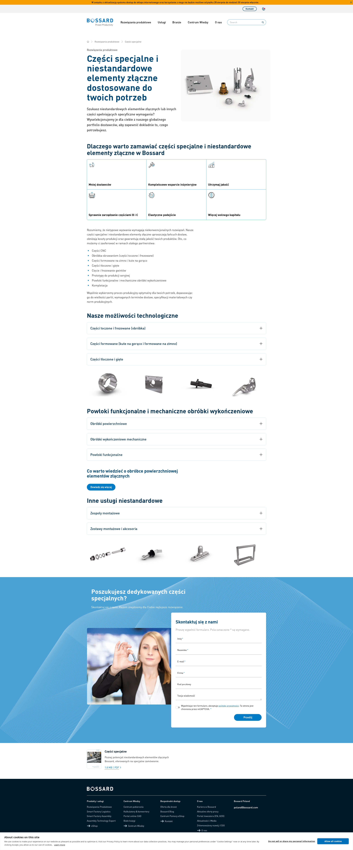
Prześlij (248, 717)
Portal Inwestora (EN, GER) (210, 816)
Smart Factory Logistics (98, 811)
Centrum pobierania (134, 806)
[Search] (263, 22)
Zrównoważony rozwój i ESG (211, 825)
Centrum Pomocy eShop (172, 816)
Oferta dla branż (168, 806)
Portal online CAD (132, 816)
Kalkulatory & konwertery (136, 811)
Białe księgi (129, 820)
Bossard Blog (167, 811)
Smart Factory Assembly (99, 816)
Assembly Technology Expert (101, 820)
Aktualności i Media (206, 820)
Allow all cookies (333, 841)
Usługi (162, 22)
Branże (176, 22)
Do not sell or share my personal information (291, 841)
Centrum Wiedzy (198, 22)
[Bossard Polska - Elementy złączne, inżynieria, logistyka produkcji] (88, 42)
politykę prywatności (229, 705)
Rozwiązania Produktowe (99, 806)
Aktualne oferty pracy (207, 811)
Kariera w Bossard (206, 806)
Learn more (59, 844)
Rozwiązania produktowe (136, 22)
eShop (94, 825)
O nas (218, 22)
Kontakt (250, 8)
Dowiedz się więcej (101, 487)
